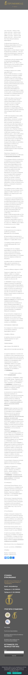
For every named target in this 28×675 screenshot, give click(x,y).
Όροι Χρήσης (7, 627)
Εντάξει (9, 673)
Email (5, 650)
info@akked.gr (13, 586)
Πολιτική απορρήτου (17, 673)
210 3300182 (16, 592)
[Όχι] (26, 670)
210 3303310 (16, 589)
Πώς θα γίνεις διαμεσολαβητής (10, 631)
